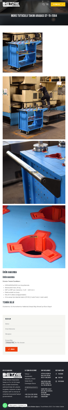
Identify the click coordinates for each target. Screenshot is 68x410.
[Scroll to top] (65, 407)
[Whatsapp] (5, 405)
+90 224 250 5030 (31, 394)
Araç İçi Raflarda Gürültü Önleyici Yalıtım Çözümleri (46, 383)
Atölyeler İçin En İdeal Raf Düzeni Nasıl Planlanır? (46, 375)
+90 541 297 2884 (31, 397)
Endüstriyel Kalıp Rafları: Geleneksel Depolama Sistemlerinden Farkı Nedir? (47, 393)
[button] (47, 4)
